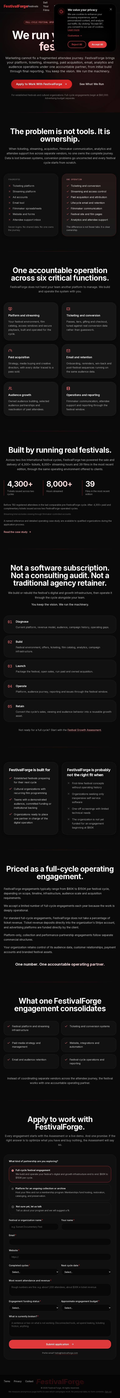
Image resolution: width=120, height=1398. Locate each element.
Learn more (73, 30)
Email (12, 1235)
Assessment (75, 6)
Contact (103, 6)
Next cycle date (69, 1265)
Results (58, 6)
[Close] (110, 9)
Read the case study (16, 531)
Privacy (18, 1381)
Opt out (108, 1391)
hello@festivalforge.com (66, 1353)
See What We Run (92, 84)
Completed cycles (18, 1265)
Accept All (97, 44)
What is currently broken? (23, 1316)
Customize (73, 35)
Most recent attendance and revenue (29, 1280)
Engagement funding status (24, 1301)
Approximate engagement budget (79, 1301)
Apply (90, 6)
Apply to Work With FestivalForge (39, 84)
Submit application (57, 1344)
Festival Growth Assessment (84, 730)
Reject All (77, 44)
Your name (67, 1220)
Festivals (33, 6)
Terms (7, 1381)
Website (13, 1250)
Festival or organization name (25, 1220)
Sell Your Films (46, 6)
